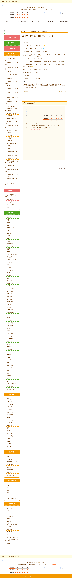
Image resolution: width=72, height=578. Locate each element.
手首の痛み (9, 272)
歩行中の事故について (12, 143)
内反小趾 (9, 357)
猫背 (8, 220)
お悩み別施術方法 (64, 21)
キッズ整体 (9, 202)
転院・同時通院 (11, 106)
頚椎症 (8, 241)
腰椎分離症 (9, 472)
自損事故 (9, 148)
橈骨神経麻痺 (10, 291)
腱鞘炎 (8, 278)
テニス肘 (9, 267)
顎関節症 (9, 362)
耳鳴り (8, 378)
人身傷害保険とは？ (12, 155)
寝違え (8, 543)
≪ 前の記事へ (25, 91)
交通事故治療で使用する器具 (11, 175)
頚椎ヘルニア (10, 222)
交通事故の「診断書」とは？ (11, 102)
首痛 (8, 238)
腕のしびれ (9, 257)
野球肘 (8, 264)
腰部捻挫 (9, 85)
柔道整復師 (37, 7)
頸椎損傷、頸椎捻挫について (11, 75)
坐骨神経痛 (9, 304)
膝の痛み (9, 317)
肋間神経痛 (9, 293)
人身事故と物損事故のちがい (11, 122)
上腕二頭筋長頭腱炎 (12, 254)
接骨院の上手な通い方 (12, 113)
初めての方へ (12, 43)
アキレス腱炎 (10, 349)
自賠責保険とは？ (11, 116)
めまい (8, 381)
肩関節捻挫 (9, 78)
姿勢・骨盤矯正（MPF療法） (11, 195)
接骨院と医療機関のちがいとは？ (11, 98)
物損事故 (9, 146)
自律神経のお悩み (11, 383)
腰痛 (8, 225)
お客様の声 (12, 48)
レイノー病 (9, 367)
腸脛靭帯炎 (9, 328)
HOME (7, 21)
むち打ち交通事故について (11, 59)
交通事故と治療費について (11, 166)
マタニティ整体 (11, 204)
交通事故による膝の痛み (11, 93)
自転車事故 (9, 138)
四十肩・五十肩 (11, 532)
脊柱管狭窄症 (10, 469)
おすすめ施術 (50, 21)
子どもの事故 (10, 140)
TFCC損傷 (9, 280)
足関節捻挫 (9, 341)
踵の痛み (9, 375)
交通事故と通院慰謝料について (11, 170)
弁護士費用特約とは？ (12, 158)
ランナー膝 (9, 336)
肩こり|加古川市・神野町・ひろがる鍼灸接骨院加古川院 (11, 539)
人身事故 (9, 132)
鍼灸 (8, 207)
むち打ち (9, 71)
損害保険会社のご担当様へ (11, 184)
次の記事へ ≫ (62, 91)
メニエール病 (10, 386)
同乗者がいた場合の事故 (11, 126)
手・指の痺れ (10, 275)
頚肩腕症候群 (10, 243)
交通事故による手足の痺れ (11, 82)
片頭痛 (8, 235)
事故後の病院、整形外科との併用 (11, 109)
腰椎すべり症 (10, 301)
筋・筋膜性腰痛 (11, 389)
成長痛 (8, 373)
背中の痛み (9, 299)
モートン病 (9, 352)
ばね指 (8, 286)
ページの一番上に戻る (61, 168)
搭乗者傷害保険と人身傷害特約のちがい (11, 161)
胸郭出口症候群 (11, 246)
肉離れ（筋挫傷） (11, 323)
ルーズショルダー (11, 259)
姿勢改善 (9, 217)
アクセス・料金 (36, 21)
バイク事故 (9, 135)
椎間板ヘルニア (11, 227)
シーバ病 (9, 360)
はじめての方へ (22, 21)
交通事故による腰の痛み (11, 89)
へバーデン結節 (11, 288)
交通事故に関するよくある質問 (11, 179)
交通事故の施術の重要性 (11, 68)
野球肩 (8, 249)
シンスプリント (11, 338)
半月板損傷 (9, 320)
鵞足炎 (8, 331)
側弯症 (8, 370)
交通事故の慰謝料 (11, 118)
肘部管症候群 (10, 270)
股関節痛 (9, 307)
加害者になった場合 (12, 130)
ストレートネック (11, 487)
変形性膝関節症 (11, 325)
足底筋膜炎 (9, 346)
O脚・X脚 (9, 315)
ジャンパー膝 (10, 333)
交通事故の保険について (11, 152)
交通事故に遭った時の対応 (11, 63)
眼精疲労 (9, 233)
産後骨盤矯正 (10, 199)
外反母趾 (9, 354)
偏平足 (8, 344)
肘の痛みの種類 (11, 262)
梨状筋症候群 (10, 309)
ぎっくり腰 (9, 296)
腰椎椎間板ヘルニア (12, 461)
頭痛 (8, 230)
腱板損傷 (9, 251)
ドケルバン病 (10, 283)
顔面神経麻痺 (10, 365)
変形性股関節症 (11, 312)
